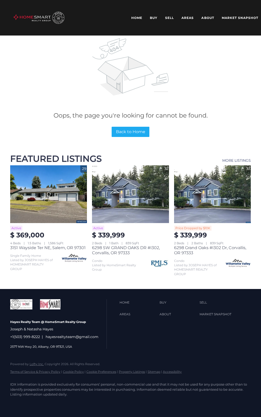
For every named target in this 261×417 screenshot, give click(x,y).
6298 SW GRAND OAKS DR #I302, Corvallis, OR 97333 (126, 250)
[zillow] (46, 403)
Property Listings (132, 372)
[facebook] (16, 403)
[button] (39, 17)
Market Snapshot (240, 18)
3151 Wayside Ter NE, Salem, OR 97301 (48, 247)
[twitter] (31, 403)
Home (136, 18)
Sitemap (154, 372)
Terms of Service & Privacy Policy (35, 372)
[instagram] (75, 403)
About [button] (207, 18)
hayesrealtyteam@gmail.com (72, 336)
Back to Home (130, 131)
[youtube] (90, 403)
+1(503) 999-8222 (25, 336)
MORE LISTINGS (236, 160)
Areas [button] (187, 18)
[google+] (105, 403)
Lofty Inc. (37, 364)
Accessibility (172, 372)
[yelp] (61, 403)
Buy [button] (153, 18)
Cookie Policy (73, 372)
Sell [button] (169, 18)
